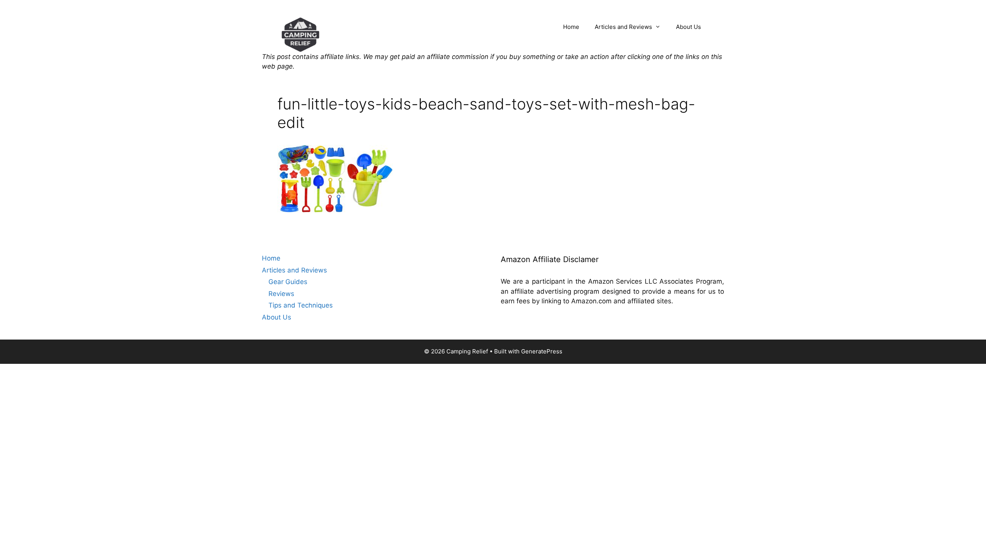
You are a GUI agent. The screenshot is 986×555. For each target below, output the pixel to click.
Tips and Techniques (300, 305)
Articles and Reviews (623, 26)
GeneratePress (541, 351)
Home (571, 26)
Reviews (281, 294)
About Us (688, 26)
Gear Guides (287, 282)
